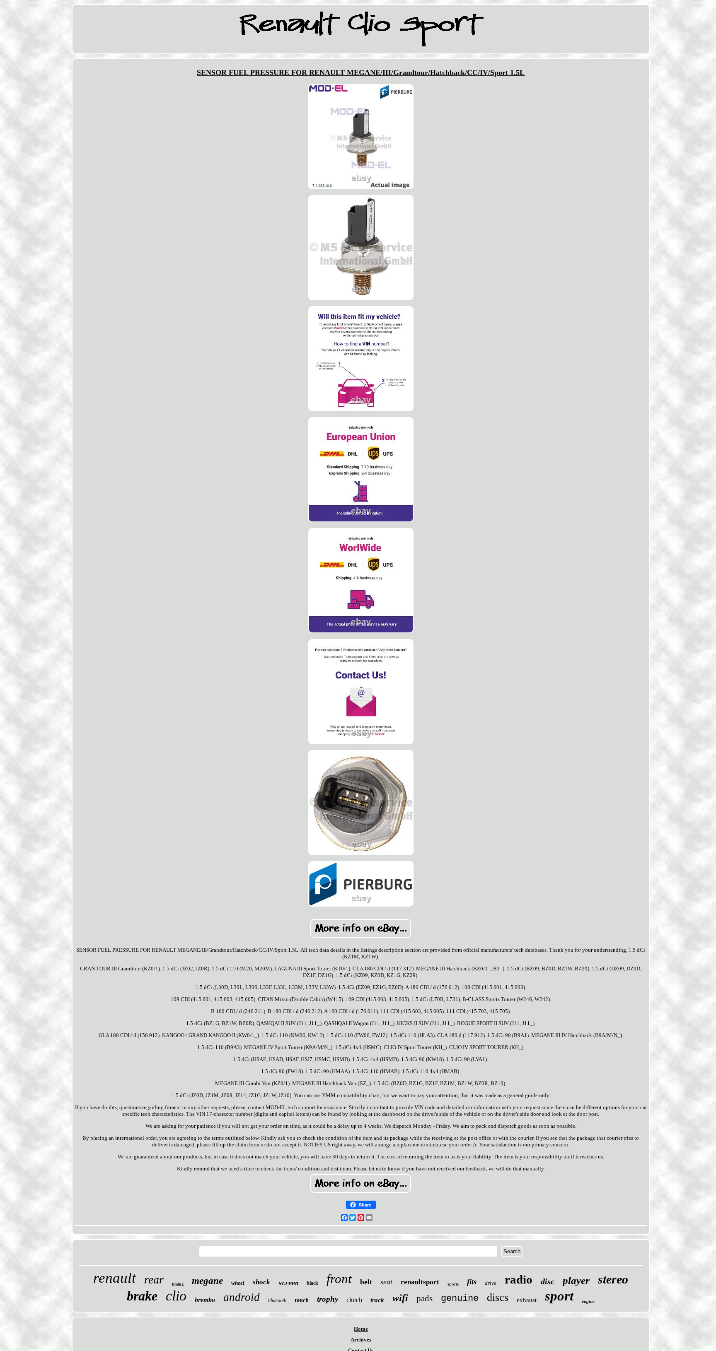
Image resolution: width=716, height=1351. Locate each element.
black (312, 1283)
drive (490, 1283)
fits (472, 1281)
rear (154, 1279)
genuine (460, 1298)
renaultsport (420, 1282)
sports (453, 1283)
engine (588, 1301)
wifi (400, 1298)
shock (261, 1282)
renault (114, 1278)
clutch (354, 1299)
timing (178, 1284)
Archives (361, 1340)
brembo (205, 1299)
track (377, 1300)
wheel (237, 1283)
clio (176, 1295)
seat (386, 1282)
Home (361, 1329)
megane (207, 1281)
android (241, 1297)
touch (302, 1300)
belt (366, 1282)
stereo (613, 1279)
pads (424, 1298)
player (576, 1280)
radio (518, 1279)
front (339, 1278)
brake (142, 1295)
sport (559, 1295)
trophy (327, 1299)
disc (547, 1281)
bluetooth (277, 1300)
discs (497, 1297)
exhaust (527, 1300)
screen (288, 1283)
